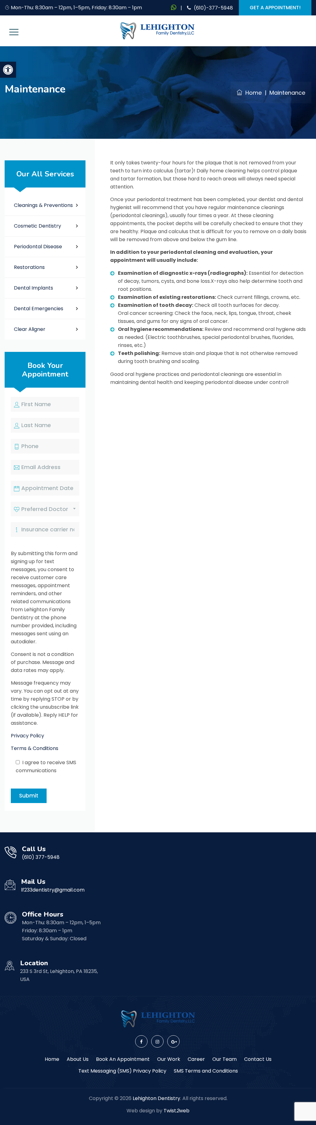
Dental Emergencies (38, 308)
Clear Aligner (29, 329)
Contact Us (258, 1059)
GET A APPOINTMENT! (275, 7)
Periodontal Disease (38, 246)
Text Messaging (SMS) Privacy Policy (122, 1070)
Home (252, 93)
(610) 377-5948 (41, 857)
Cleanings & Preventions (43, 205)
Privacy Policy (27, 735)
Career (196, 1059)
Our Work (168, 1059)
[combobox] (45, 509)
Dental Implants (33, 287)
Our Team (224, 1059)
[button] (8, 70)
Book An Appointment (123, 1059)
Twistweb (176, 1110)
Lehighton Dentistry (156, 1098)
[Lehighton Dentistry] (157, 30)
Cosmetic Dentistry (37, 225)
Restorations (29, 267)
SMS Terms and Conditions (206, 1070)
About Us (78, 1059)
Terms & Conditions (34, 748)
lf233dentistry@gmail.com (53, 889)
